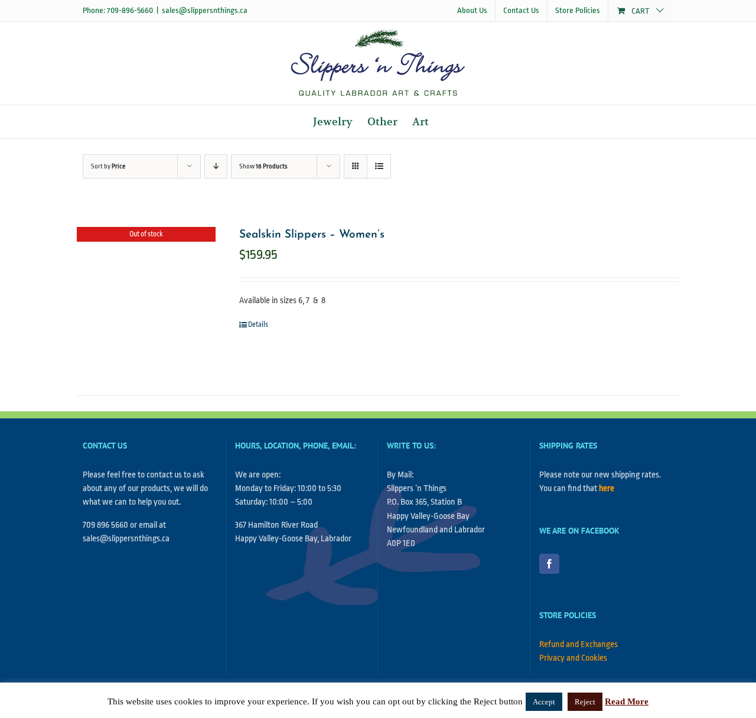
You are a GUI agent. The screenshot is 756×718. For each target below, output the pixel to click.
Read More (627, 701)
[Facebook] (549, 564)
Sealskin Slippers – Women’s (311, 235)
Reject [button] (585, 701)
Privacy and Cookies (573, 658)
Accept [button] (544, 701)
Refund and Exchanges (578, 644)
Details (258, 324)
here (606, 488)
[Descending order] (215, 166)
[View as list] (378, 166)
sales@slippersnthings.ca (204, 10)
